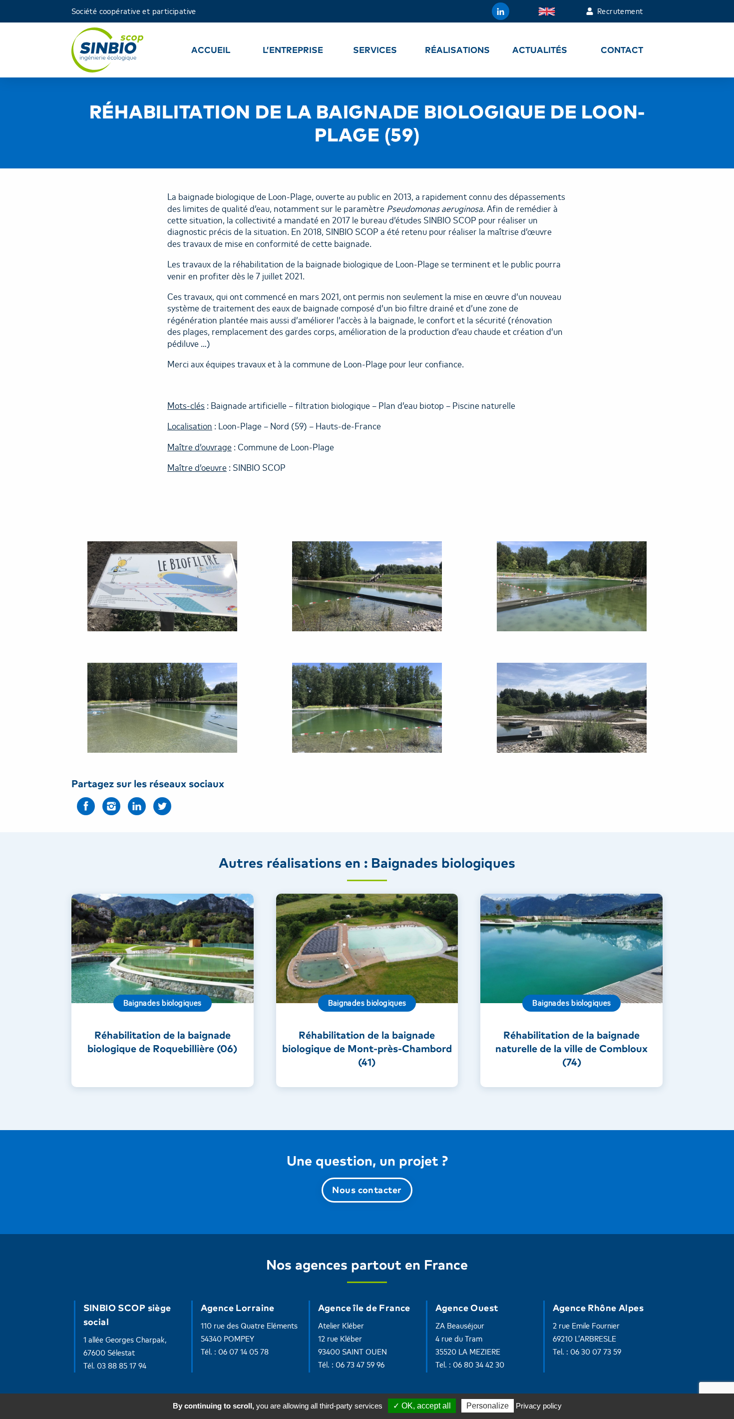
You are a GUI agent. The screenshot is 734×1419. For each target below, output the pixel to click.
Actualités (539, 49)
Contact (622, 49)
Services (375, 49)
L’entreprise (293, 49)
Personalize (487, 1406)
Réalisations (457, 49)
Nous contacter (366, 1189)
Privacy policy (539, 1406)
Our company (549, 11)
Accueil (210, 49)
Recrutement (620, 11)
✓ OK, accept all (422, 1406)
